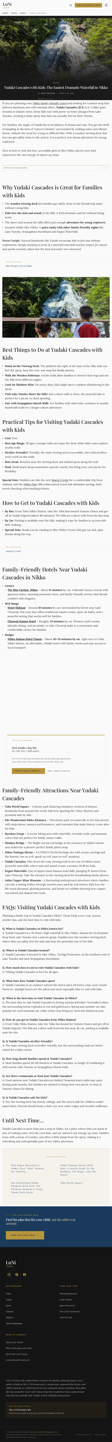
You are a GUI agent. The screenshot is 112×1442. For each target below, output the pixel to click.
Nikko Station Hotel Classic (25, 639)
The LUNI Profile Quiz (88, 5)
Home (5, 13)
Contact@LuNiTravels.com (29, 1360)
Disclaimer (100, 1434)
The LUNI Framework (83, 1311)
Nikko (23, 13)
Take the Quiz (83, 1317)
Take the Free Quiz (25, 1235)
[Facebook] (24, 1274)
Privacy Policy (84, 1434)
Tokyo (29, 1293)
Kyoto (29, 1305)
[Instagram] (9, 1274)
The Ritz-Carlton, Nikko (23, 590)
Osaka (29, 1299)
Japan (14, 13)
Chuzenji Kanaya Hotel (22, 621)
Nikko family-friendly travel (50, 103)
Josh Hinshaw (48, 93)
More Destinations (29, 1323)
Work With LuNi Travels (29, 1354)
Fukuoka (29, 1311)
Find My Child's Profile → (28, 771)
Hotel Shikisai (16, 607)
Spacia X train (59, 480)
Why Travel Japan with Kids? (29, 1348)
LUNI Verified (83, 1299)
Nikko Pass (30, 484)
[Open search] (71, 5)
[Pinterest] (17, 1274)
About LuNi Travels (29, 1342)
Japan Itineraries (83, 1305)
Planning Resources (83, 1293)
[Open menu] (106, 5)
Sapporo (29, 1317)
